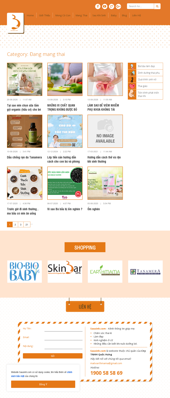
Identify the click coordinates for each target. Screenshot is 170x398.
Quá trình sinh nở (147, 79)
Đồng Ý (43, 384)
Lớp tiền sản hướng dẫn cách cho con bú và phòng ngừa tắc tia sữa (63, 159)
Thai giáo (142, 86)
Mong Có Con (62, 15)
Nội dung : (28, 346)
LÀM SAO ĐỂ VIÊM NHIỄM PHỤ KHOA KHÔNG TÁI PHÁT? (103, 107)
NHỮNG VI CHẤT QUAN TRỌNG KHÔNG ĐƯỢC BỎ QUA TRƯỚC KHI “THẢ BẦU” (64, 107)
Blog (124, 15)
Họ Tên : (27, 328)
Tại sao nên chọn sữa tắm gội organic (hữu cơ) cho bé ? (24, 107)
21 (27, 224)
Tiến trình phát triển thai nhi (148, 94)
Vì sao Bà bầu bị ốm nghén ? (64, 209)
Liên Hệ (136, 15)
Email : (26, 337)
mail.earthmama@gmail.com (106, 363)
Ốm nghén (93, 209)
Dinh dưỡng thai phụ (149, 72)
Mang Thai (81, 15)
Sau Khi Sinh (99, 15)
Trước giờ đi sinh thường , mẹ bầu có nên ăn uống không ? (22, 211)
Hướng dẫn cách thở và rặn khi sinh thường (104, 159)
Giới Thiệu (44, 15)
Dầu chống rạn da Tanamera (24, 157)
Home (30, 15)
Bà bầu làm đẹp (146, 66)
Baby (114, 15)
